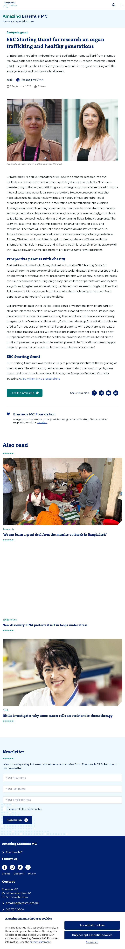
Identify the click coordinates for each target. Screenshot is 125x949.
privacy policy (34, 809)
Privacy (32, 874)
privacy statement (40, 942)
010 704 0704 (15, 909)
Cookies (6, 874)
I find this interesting (22, 393)
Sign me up (14, 820)
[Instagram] (101, 393)
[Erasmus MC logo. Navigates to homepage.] (10, 5)
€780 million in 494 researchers (39, 378)
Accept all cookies (92, 925)
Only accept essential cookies (92, 935)
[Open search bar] (113, 5)
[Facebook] (94, 393)
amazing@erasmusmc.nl (22, 903)
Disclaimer (19, 874)
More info (92, 942)
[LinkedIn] (115, 393)
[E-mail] (108, 393)
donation (42, 422)
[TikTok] (20, 867)
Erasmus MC (14, 852)
